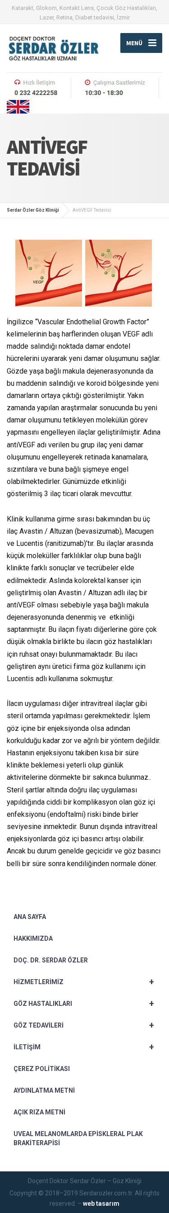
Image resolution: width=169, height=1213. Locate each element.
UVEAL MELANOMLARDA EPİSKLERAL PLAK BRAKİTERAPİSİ (78, 1138)
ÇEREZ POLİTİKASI (42, 1068)
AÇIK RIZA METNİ (39, 1112)
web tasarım (101, 1203)
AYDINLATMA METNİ (44, 1090)
